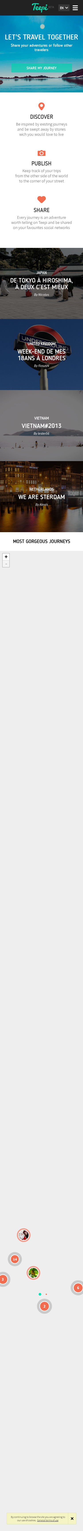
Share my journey (41, 68)
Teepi (41, 7)
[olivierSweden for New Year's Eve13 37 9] (23, 1235)
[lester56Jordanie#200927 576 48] (33, 1272)
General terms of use (47, 1520)
